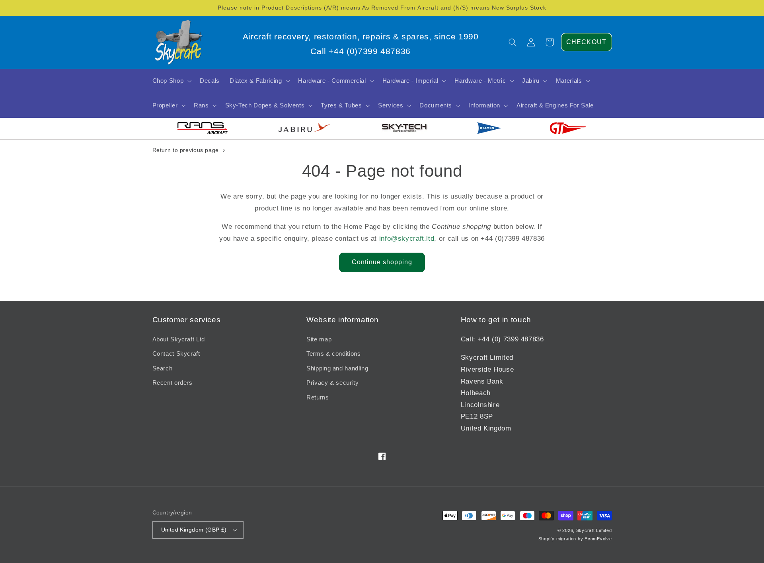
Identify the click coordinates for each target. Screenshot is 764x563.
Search (162, 368)
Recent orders (172, 383)
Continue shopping (382, 262)
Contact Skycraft (176, 354)
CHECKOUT (586, 42)
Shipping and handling (337, 368)
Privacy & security (332, 383)
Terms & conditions (333, 354)
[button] (513, 42)
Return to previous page (185, 150)
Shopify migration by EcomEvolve (575, 538)
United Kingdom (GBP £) (194, 530)
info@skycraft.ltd (407, 238)
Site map (318, 339)
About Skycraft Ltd (178, 339)
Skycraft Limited (594, 530)
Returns (317, 397)
